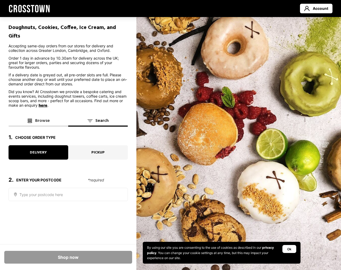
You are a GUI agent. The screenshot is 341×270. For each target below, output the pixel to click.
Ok (289, 249)
